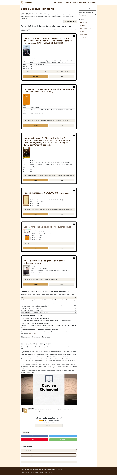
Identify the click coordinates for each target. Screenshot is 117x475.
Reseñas (68, 2)
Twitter (63, 436)
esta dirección (32, 333)
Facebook (35, 436)
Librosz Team (31, 408)
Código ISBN (92, 2)
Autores (53, 2)
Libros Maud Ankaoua (28, 451)
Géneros (61, 2)
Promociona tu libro (33, 472)
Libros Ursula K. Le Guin (28, 455)
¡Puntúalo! (48, 425)
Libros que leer (87, 9)
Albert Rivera (83, 25)
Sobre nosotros (24, 472)
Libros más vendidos (79, 2)
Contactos (50, 472)
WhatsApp (63, 439)
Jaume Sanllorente (84, 37)
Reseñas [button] (61, 76)
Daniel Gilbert (83, 22)
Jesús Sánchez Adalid (85, 28)
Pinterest (35, 439)
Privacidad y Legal (43, 472)
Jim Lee (82, 31)
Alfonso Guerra (83, 34)
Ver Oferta (35, 76)
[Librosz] (26, 2)
